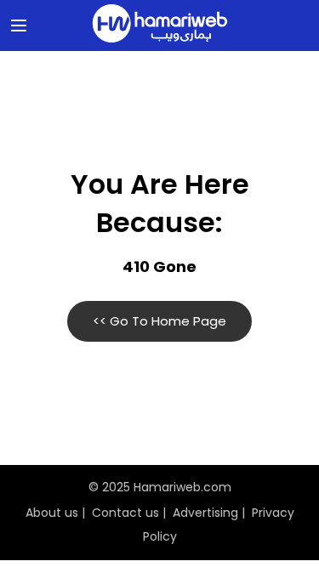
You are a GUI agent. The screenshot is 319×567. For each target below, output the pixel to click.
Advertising (205, 512)
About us (52, 512)
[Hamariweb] (160, 25)
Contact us (125, 512)
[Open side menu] (16, 25)
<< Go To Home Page (159, 321)
